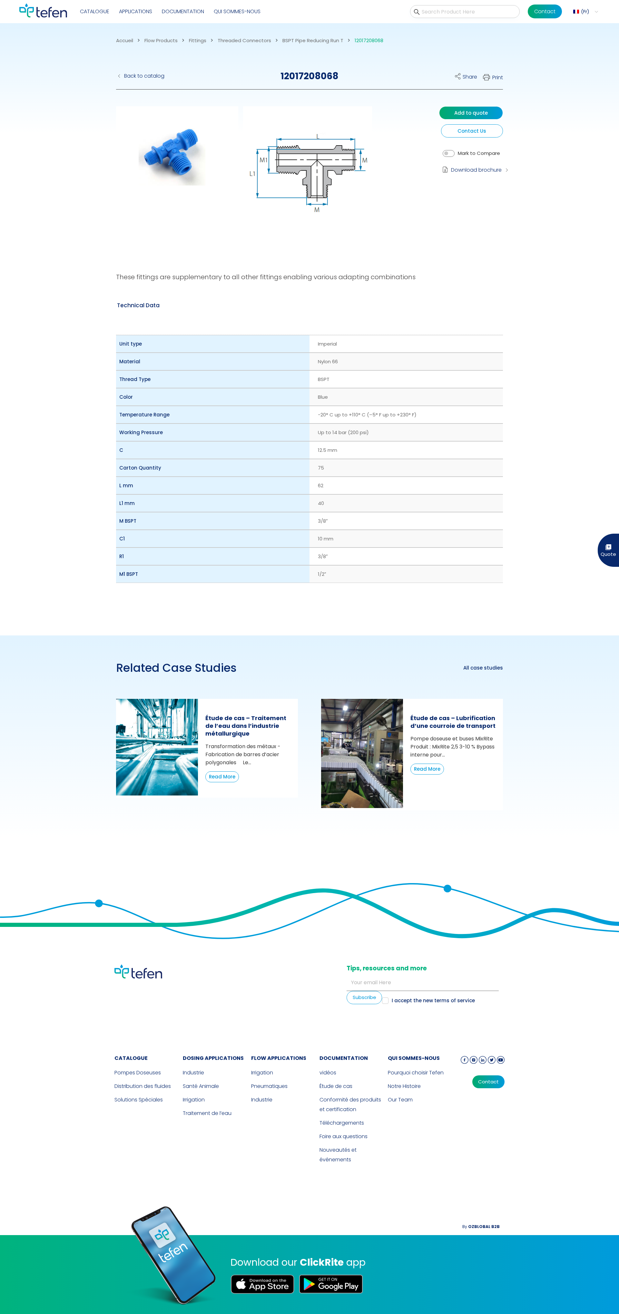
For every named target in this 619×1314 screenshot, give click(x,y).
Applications (135, 11)
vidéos (327, 1072)
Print (497, 77)
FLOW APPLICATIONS (278, 1058)
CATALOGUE (94, 11)
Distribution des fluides (142, 1086)
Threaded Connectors (244, 40)
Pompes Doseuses (137, 1072)
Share (470, 77)
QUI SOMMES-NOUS (237, 11)
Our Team (400, 1099)
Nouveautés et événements (338, 1154)
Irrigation (194, 1099)
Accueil (124, 40)
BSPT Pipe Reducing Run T (312, 40)
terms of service (454, 1000)
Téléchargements (341, 1123)
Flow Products (161, 40)
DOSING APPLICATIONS (213, 1058)
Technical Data (138, 305)
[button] (585, 11)
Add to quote (471, 113)
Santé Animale (201, 1086)
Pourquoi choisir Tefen (416, 1072)
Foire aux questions (343, 1136)
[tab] (138, 305)
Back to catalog (144, 76)
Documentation (183, 11)
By (481, 1226)
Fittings (197, 40)
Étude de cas (335, 1086)
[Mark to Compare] (449, 153)
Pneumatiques (269, 1086)
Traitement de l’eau (207, 1113)
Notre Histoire (404, 1086)
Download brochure (476, 170)
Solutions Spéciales (138, 1099)
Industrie (193, 1072)
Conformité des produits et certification (350, 1104)
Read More (222, 776)
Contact (544, 11)
